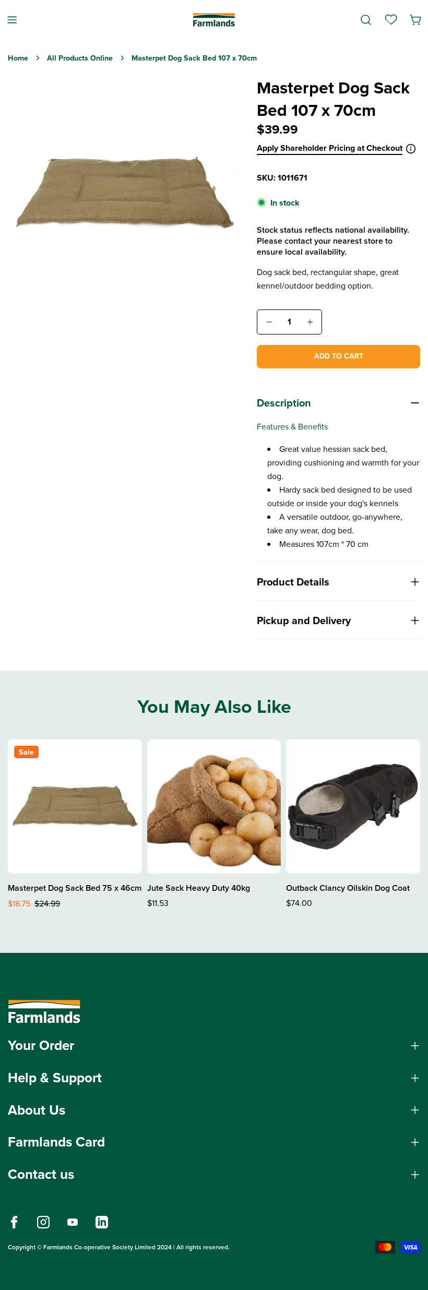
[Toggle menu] (12, 19)
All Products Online (80, 58)
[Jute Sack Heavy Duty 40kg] (214, 806)
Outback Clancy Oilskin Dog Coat (348, 888)
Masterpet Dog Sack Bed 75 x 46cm (74, 888)
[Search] (365, 19)
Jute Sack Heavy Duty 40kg (198, 888)
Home (18, 58)
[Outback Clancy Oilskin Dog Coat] (353, 806)
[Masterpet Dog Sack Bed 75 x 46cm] (75, 806)
